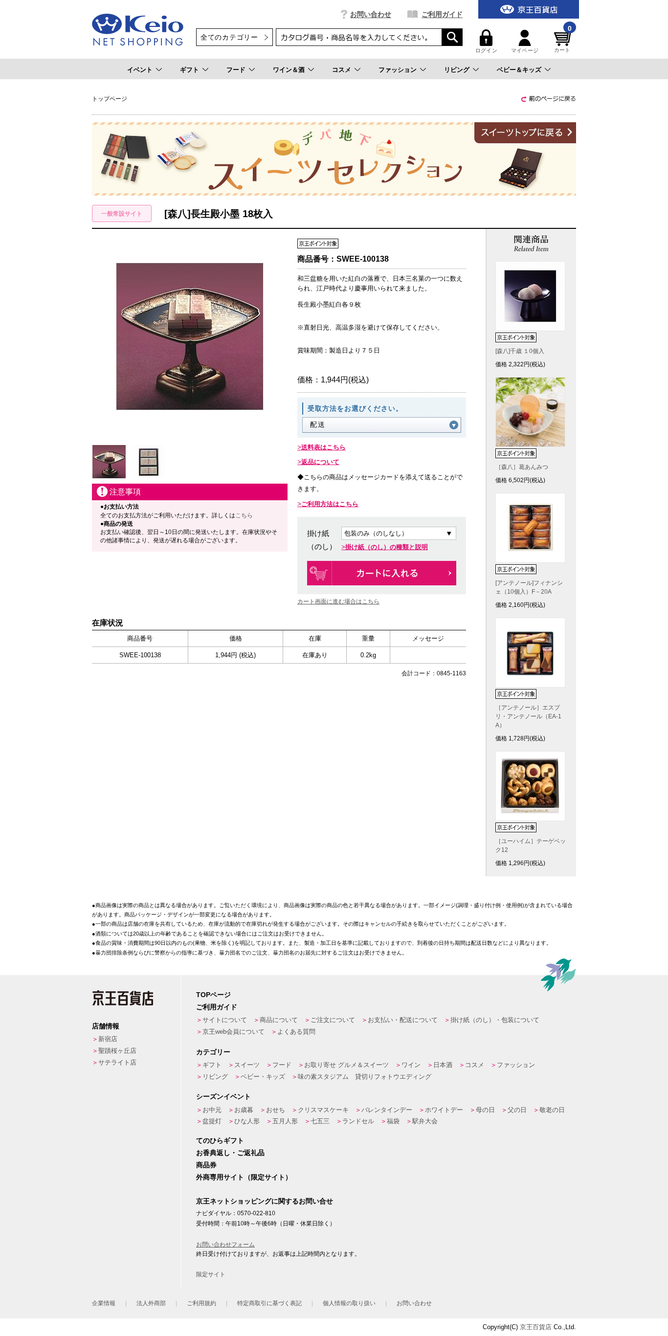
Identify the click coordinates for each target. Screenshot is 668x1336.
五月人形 (285, 1121)
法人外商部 (151, 1303)
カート (563, 41)
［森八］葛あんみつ (521, 467)
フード (235, 69)
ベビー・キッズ (263, 1076)
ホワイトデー (444, 1109)
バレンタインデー (386, 1109)
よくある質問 (296, 1031)
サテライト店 (117, 1062)
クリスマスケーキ (323, 1109)
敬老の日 (552, 1109)
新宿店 (107, 1039)
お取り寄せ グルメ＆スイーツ (346, 1065)
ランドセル (358, 1121)
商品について (279, 1020)
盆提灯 (212, 1121)
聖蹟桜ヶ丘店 (117, 1050)
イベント (140, 69)
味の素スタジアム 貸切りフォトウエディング (364, 1076)
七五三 (320, 1121)
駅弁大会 (425, 1121)
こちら (244, 515)
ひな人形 (247, 1121)
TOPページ (213, 995)
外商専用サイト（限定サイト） (244, 1177)
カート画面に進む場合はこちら (338, 601)
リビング (456, 69)
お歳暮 (243, 1109)
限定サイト (210, 1274)
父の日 (517, 1109)
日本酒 (442, 1065)
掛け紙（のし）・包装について (494, 1020)
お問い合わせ (370, 14)
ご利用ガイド (442, 14)
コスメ (341, 69)
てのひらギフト (220, 1140)
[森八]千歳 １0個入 (519, 351)
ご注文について (333, 1020)
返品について (320, 462)
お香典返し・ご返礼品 (230, 1153)
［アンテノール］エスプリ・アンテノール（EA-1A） (528, 716)
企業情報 (103, 1303)
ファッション (398, 69)
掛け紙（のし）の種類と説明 (386, 547)
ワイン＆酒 (289, 69)
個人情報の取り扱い (349, 1303)
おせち (275, 1109)
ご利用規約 (201, 1303)
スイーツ (247, 1065)
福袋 (393, 1121)
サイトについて (224, 1020)
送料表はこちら (323, 447)
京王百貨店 (536, 1327)
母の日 (485, 1109)
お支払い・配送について (403, 1020)
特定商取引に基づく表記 (269, 1303)
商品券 (206, 1165)
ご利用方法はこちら (329, 504)
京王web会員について (233, 1031)
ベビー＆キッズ (519, 69)
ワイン (411, 1065)
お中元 (212, 1109)
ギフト (189, 69)
